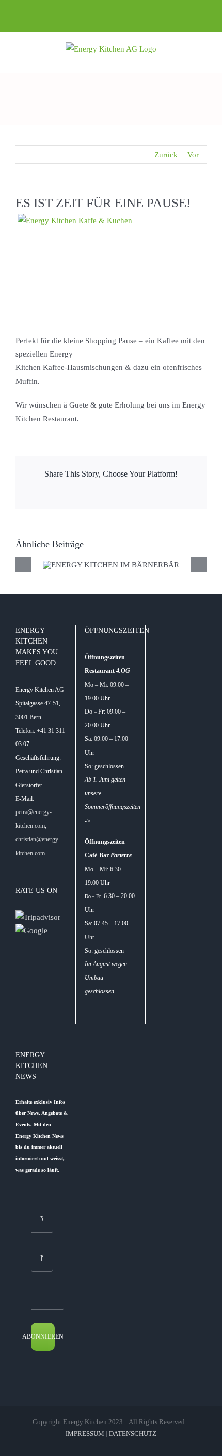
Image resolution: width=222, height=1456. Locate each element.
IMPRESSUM (85, 1433)
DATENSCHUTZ (132, 1433)
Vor (193, 154)
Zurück (166, 154)
